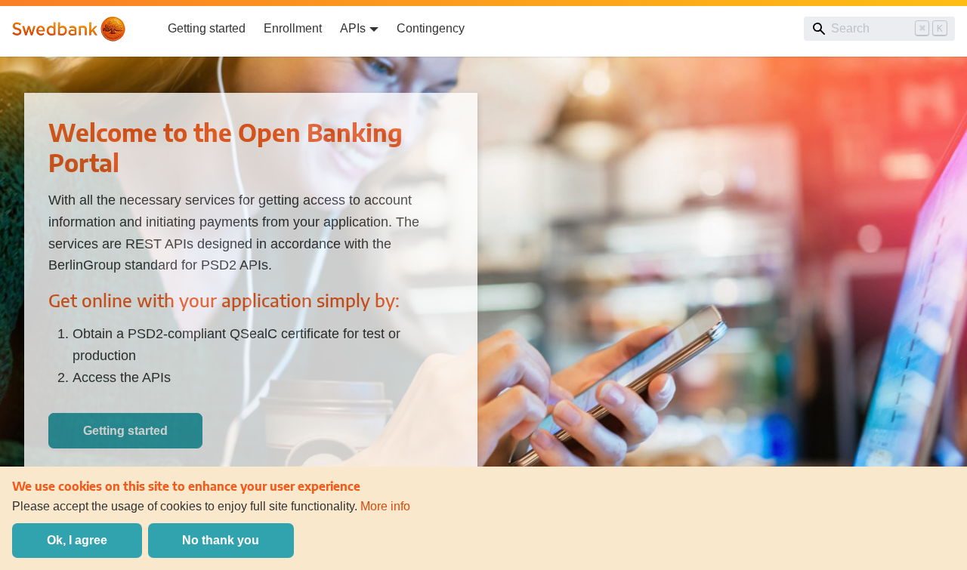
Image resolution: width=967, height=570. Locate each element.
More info (385, 506)
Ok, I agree (77, 540)
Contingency (431, 28)
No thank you (220, 540)
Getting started (207, 28)
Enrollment (293, 28)
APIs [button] (353, 28)
